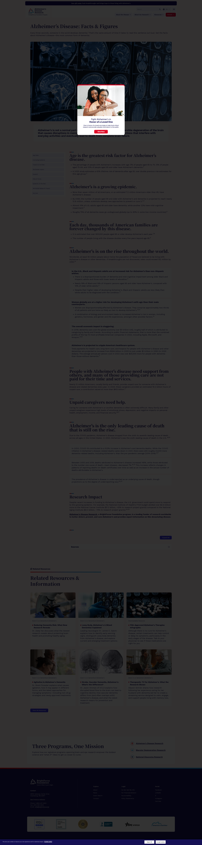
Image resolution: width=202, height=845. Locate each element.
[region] (101, 842)
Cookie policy (48, 841)
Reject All (149, 842)
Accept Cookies (161, 842)
